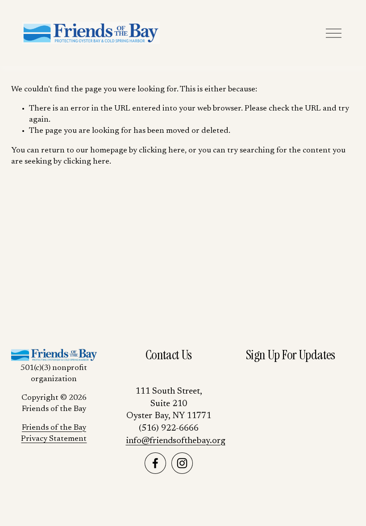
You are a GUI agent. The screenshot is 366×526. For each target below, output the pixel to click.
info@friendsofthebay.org (175, 440)
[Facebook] (155, 463)
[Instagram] (182, 463)
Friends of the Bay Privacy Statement (54, 433)
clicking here (162, 151)
